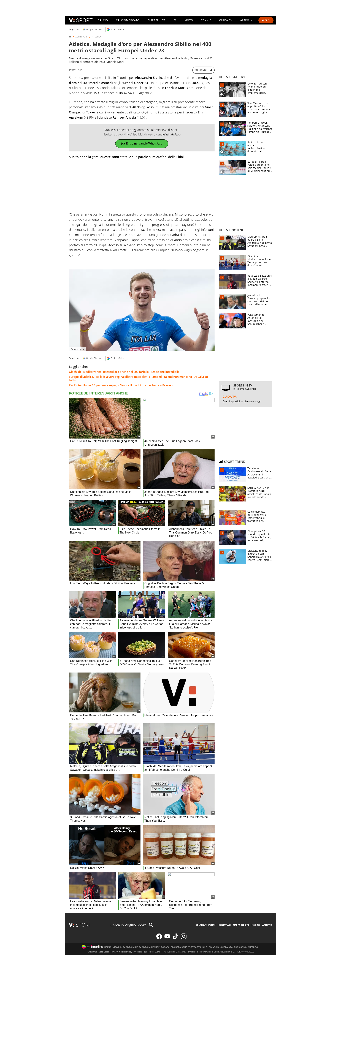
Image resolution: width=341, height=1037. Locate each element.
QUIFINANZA (226, 947)
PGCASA (165, 947)
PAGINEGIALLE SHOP (149, 947)
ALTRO (244, 20)
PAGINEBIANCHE (179, 947)
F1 (175, 20)
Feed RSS (255, 925)
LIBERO (108, 947)
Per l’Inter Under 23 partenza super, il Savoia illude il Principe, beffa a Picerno (121, 385)
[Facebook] (159, 938)
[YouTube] (167, 938)
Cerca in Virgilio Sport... (129, 925)
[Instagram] (183, 938)
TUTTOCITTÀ (194, 947)
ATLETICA (96, 37)
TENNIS (206, 20)
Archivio (267, 925)
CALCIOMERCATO (128, 20)
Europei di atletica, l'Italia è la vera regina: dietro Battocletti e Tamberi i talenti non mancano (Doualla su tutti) (138, 378)
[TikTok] (175, 938)
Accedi (265, 20)
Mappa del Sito (241, 925)
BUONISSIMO (240, 947)
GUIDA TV (225, 20)
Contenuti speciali (206, 925)
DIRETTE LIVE (156, 20)
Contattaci (224, 925)
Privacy (114, 952)
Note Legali (104, 952)
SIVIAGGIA (214, 947)
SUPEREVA (253, 947)
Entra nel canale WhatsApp (144, 143)
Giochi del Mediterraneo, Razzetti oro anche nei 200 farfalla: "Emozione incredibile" (125, 372)
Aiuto (157, 952)
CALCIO (103, 20)
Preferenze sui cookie (144, 952)
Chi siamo (92, 952)
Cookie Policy (125, 952)
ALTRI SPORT (81, 37)
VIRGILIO (117, 947)
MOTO (189, 20)
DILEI (204, 947)
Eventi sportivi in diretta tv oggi (242, 401)
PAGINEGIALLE (130, 947)
